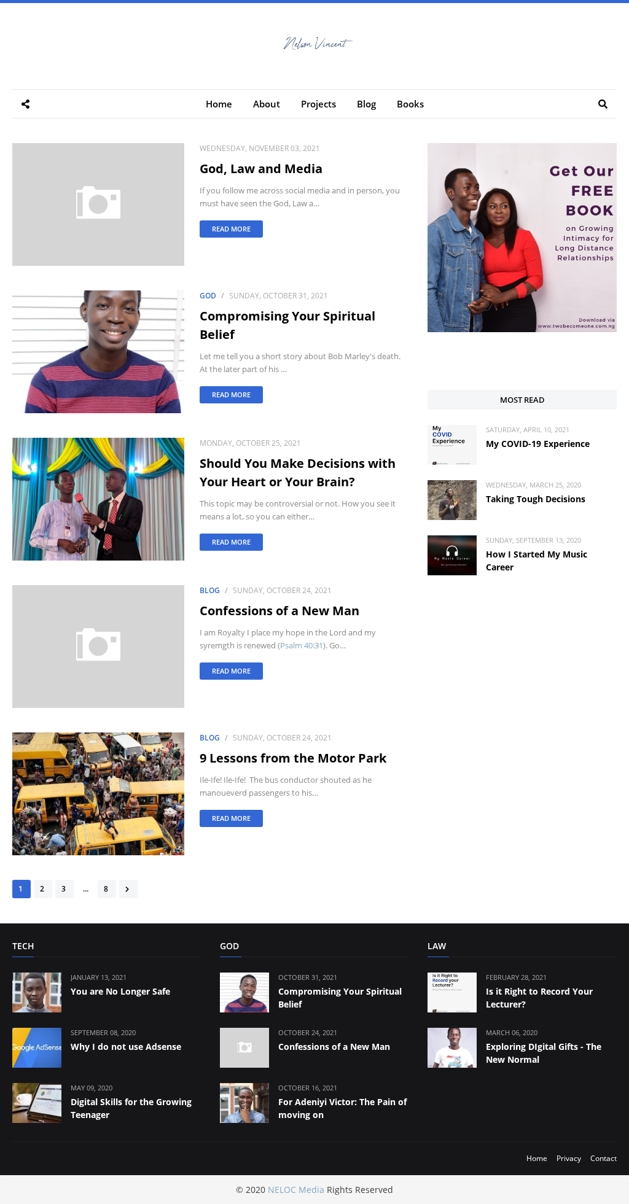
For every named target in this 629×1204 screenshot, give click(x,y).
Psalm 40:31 (301, 645)
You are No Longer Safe (120, 991)
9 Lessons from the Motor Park (293, 758)
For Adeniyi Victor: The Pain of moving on (342, 1108)
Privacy (569, 1158)
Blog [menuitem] (366, 104)
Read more (231, 228)
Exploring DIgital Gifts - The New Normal (543, 1053)
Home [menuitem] (219, 104)
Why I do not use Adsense (126, 1046)
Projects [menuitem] (318, 104)
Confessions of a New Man (279, 610)
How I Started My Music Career (536, 560)
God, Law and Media (261, 168)
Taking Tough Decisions (535, 499)
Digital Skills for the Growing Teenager (131, 1108)
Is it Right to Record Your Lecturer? (539, 997)
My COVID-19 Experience (538, 443)
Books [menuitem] (410, 104)
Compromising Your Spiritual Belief (287, 325)
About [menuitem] (266, 104)
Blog (210, 590)
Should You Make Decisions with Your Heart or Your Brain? (298, 472)
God (208, 295)
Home (536, 1158)
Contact (603, 1158)
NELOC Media (296, 1189)
